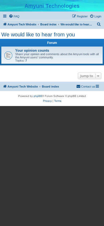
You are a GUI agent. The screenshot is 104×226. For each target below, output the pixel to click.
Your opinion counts (32, 50)
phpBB (38, 96)
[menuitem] (14, 16)
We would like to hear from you (38, 34)
